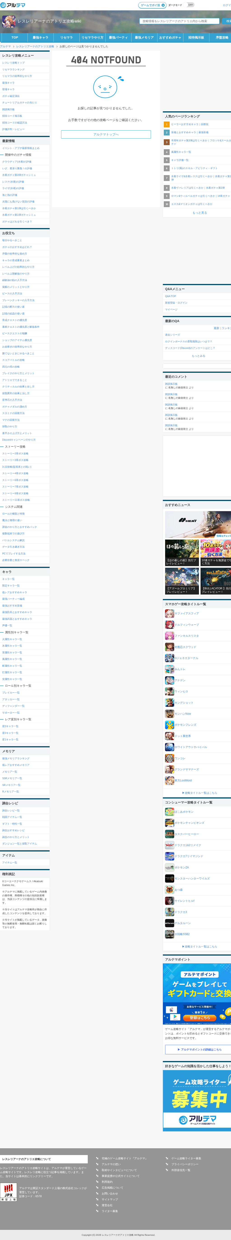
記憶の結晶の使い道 (13, 313)
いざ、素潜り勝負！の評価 (17, 168)
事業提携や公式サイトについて (121, 1176)
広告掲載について (112, 1187)
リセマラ (66, 37)
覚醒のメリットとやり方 (16, 287)
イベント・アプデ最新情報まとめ (20, 148)
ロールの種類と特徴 (13, 513)
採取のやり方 (9, 426)
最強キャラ (41, 37)
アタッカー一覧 (11, 699)
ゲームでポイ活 (150, 5)
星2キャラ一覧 (10, 733)
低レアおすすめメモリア (16, 765)
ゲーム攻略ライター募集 (186, 1158)
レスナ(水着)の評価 (13, 181)
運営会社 (107, 1205)
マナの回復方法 (11, 420)
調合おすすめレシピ (13, 830)
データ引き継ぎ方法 (13, 546)
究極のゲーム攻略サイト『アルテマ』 (125, 1158)
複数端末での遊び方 (13, 533)
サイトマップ (110, 1199)
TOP (15, 37)
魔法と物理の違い (12, 520)
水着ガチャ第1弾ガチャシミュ (19, 214)
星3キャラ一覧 (10, 726)
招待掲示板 (196, 37)
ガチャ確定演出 (11, 96)
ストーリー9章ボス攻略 (15, 493)
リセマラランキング (13, 69)
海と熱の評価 (9, 195)
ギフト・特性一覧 (12, 823)
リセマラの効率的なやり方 (17, 76)
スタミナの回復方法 (13, 413)
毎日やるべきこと (12, 240)
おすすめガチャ (170, 37)
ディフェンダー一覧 (13, 706)
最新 (216, 328)
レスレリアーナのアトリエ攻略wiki (49, 21)
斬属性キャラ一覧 (12, 665)
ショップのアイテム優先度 (17, 340)
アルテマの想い (111, 1164)
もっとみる (198, 355)
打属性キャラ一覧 (12, 672)
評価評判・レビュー (13, 129)
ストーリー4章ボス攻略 (15, 473)
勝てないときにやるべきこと (18, 353)
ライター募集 (110, 1211)
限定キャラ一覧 (11, 585)
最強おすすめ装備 (12, 605)
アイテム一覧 (9, 862)
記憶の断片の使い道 (13, 306)
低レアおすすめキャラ (14, 592)
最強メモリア (144, 37)
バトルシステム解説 (13, 540)
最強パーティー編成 (13, 598)
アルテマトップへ (106, 134)
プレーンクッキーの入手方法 (18, 300)
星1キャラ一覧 (10, 739)
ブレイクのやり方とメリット (18, 373)
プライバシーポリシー (185, 1164)
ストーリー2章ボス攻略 (15, 453)
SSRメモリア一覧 (12, 778)
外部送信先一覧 (180, 1170)
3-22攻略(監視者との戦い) (16, 466)
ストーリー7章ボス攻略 (15, 486)
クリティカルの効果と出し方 (18, 386)
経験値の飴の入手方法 (14, 280)
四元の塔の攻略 (11, 366)
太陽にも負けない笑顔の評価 (18, 201)
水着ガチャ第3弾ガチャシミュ (19, 175)
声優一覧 (7, 625)
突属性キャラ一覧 (12, 679)
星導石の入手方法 (12, 399)
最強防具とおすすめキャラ (17, 612)
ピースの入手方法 (12, 293)
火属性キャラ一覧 (12, 639)
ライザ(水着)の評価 (13, 188)
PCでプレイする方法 (13, 553)
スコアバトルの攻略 (13, 360)
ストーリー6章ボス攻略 (15, 480)
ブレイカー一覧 (11, 692)
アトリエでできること (14, 380)
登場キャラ (8, 89)
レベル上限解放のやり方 (16, 273)
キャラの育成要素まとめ (16, 260)
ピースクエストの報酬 (14, 333)
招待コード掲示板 (12, 115)
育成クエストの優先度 (14, 320)
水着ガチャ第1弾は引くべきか (19, 208)
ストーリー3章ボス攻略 (15, 460)
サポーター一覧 (11, 712)
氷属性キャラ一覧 (12, 645)
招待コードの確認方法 (14, 122)
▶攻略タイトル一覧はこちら (199, 792)
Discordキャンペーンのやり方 (19, 439)
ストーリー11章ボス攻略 (16, 500)
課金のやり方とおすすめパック (19, 527)
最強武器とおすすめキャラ (17, 619)
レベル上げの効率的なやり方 (18, 266)
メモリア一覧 (9, 771)
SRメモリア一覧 (11, 785)
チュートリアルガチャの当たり (19, 102)
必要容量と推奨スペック (16, 560)
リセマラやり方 (92, 37)
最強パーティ (118, 37)
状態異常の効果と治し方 (16, 393)
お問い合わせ (110, 1193)
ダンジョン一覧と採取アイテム (19, 843)
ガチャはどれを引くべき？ (17, 221)
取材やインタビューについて (119, 1170)
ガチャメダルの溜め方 (14, 406)
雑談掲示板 (8, 109)
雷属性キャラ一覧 (12, 652)
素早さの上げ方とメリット (17, 433)
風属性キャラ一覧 (12, 659)
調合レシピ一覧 (11, 810)
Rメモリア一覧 (10, 791)
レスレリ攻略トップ (13, 62)
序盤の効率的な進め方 (14, 253)
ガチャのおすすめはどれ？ (17, 247)
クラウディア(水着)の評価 (16, 161)
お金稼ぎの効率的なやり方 (17, 346)
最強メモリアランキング (16, 758)
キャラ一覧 (8, 579)
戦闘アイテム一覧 (12, 817)
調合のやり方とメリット (16, 837)
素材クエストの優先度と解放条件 (20, 326)
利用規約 (107, 1181)
